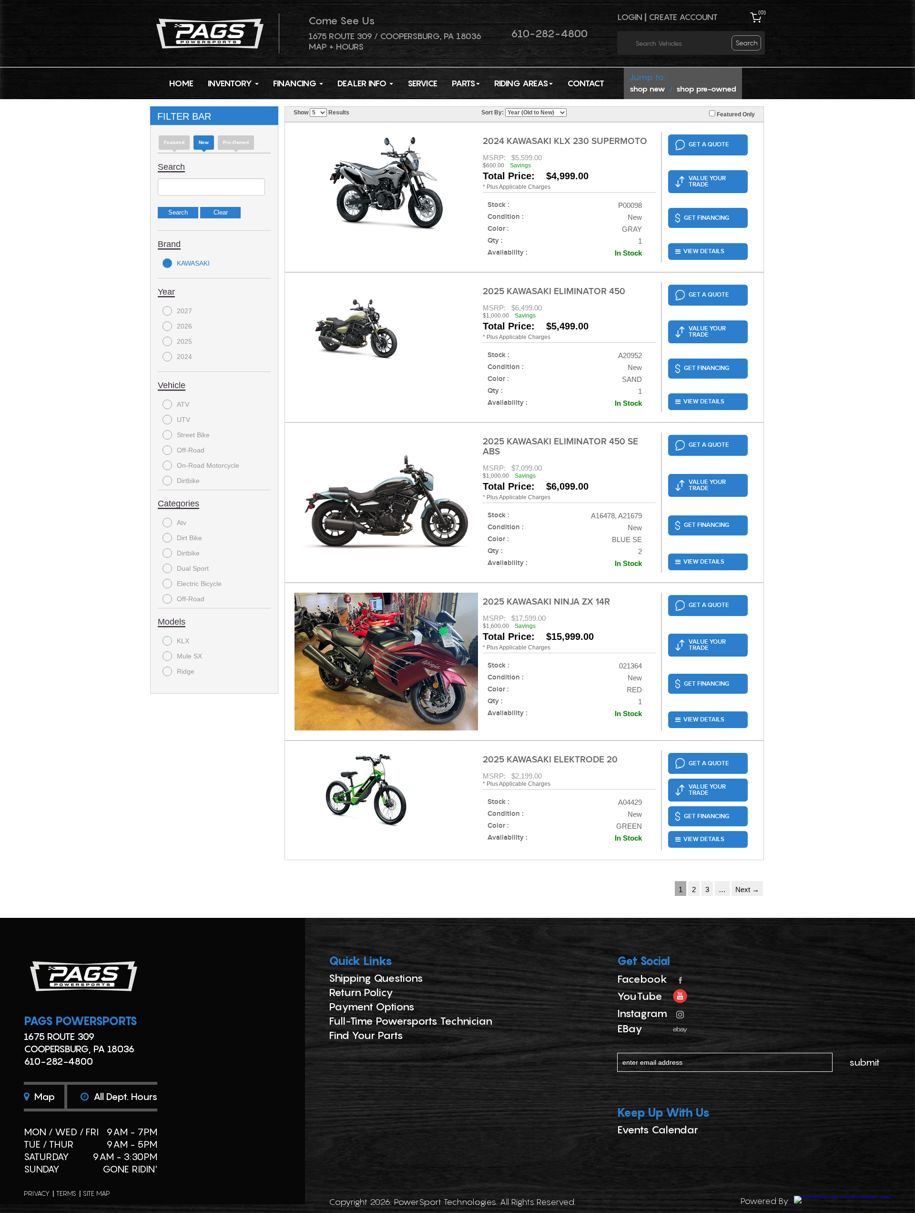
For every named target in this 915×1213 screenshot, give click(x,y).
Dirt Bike (189, 538)
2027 (184, 311)
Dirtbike (188, 480)
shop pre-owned (706, 88)
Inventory (231, 83)
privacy (37, 1193)
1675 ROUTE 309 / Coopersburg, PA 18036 (394, 36)
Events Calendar (657, 1129)
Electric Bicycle (199, 583)
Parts (463, 83)
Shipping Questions (376, 978)
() (762, 12)
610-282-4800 (549, 33)
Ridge (185, 671)
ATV (183, 404)
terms (66, 1193)
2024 (184, 356)
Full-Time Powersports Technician (410, 1021)
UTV (183, 419)
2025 (184, 341)
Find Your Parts (366, 1035)
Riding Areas (521, 83)
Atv (181, 522)
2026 (184, 326)
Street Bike (193, 435)
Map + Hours (336, 46)
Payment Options (372, 1006)
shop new (647, 88)
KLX (183, 641)
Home (181, 83)
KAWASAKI (193, 263)
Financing (295, 83)
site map (96, 1193)
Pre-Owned (236, 142)
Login (629, 17)
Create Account (683, 17)
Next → (747, 889)
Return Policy (361, 992)
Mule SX (189, 656)
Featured (174, 142)
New (204, 142)
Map (43, 1096)
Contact (585, 83)
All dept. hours (124, 1096)
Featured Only (735, 114)
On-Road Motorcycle (208, 465)
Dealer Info (362, 83)
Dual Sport (193, 568)
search (747, 43)
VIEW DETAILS (703, 251)
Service (422, 83)
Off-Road (190, 450)
